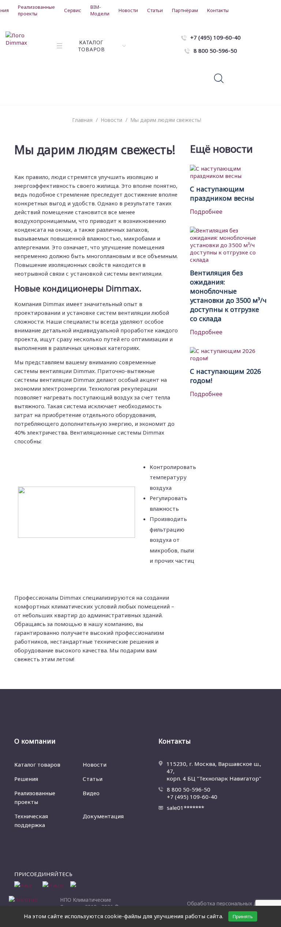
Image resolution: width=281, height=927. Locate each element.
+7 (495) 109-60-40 (192, 796)
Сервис (72, 10)
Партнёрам (185, 10)
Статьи (155, 10)
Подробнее (206, 212)
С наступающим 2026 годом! (225, 376)
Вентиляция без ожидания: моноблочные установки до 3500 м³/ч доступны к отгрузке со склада (228, 295)
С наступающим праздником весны (222, 193)
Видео (91, 793)
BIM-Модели (99, 10)
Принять (243, 916)
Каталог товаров (37, 764)
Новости (128, 10)
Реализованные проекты (36, 10)
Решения (26, 778)
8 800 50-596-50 (188, 789)
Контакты (218, 10)
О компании (35, 741)
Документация (103, 816)
